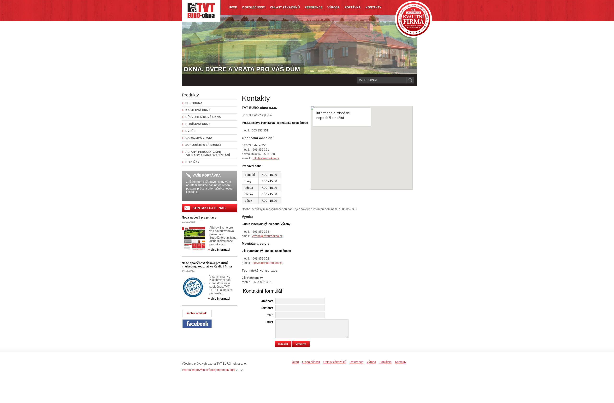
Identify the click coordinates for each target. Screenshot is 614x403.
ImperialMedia (226, 370)
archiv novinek (197, 313)
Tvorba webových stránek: (199, 370)
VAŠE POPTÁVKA (207, 175)
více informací (220, 249)
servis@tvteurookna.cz (267, 263)
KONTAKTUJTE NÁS (209, 208)
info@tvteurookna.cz (266, 158)
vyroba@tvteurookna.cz (267, 236)
